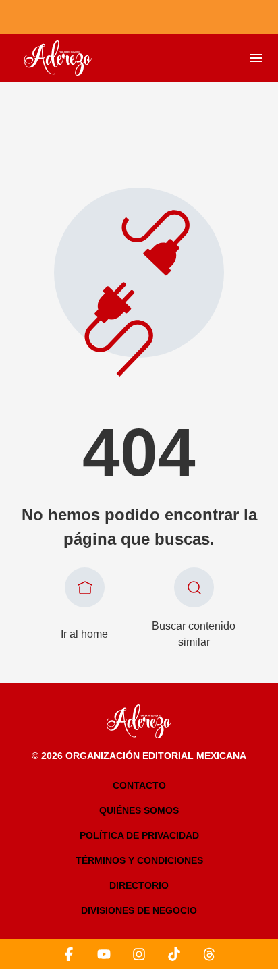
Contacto (139, 785)
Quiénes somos (139, 810)
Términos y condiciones (139, 860)
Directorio (139, 885)
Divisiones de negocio (139, 910)
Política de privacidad (139, 835)
